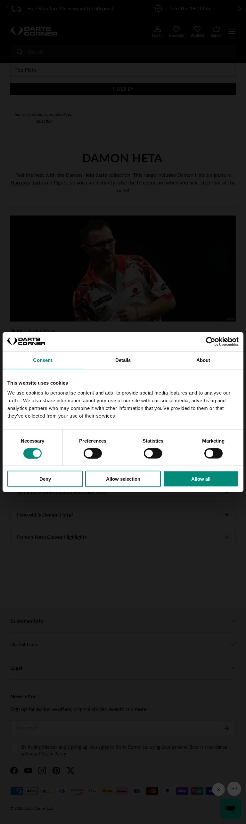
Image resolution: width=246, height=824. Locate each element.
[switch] (93, 453)
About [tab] (203, 360)
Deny (45, 479)
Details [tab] (123, 360)
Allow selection (123, 479)
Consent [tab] (42, 360)
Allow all (200, 479)
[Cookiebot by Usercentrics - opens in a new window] (211, 341)
